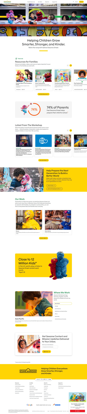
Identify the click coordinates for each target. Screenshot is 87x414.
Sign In (76, 1)
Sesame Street (32, 394)
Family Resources (31, 1)
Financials (46, 387)
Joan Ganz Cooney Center (34, 398)
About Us (47, 1)
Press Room (46, 393)
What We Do (32, 386)
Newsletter (17, 393)
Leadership (46, 386)
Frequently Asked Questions (49, 398)
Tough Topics (17, 387)
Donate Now (60, 384)
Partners (45, 389)
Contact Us (46, 396)
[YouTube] (49, 379)
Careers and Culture (47, 394)
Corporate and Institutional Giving (64, 386)
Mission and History (47, 384)
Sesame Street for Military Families (36, 396)
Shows (31, 384)
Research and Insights (34, 389)
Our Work (40, 1)
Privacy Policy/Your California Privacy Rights (56, 411)
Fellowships (32, 391)
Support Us (54, 1)
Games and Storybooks (19, 391)
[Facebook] (44, 379)
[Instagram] (41, 379)
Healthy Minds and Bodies (20, 386)
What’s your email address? (47, 344)
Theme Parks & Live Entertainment (36, 393)
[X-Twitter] (46, 379)
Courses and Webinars (19, 389)
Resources (17, 382)
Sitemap (45, 399)
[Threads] (48, 379)
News (45, 391)
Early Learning (17, 384)
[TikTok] (43, 379)
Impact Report (61, 387)
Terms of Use (64, 411)
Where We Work (32, 387)
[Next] (70, 65)
